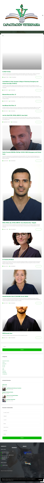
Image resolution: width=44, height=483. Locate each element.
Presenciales (4, 372)
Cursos (3, 362)
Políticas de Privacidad (4, 470)
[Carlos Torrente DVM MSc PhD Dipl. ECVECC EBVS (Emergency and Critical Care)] (22, 137)
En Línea (3, 365)
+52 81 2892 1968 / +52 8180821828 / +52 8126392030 (5, 458)
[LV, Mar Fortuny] (22, 52)
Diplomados (4, 363)
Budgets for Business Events (7, 392)
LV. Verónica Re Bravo (8, 259)
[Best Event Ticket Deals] (4, 400)
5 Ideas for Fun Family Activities (12, 395)
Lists (3, 368)
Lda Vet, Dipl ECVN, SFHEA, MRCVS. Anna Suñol (14, 115)
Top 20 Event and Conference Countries (13, 388)
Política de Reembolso (9, 470)
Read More (38, 77)
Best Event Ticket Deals (10, 399)
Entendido (40, 479)
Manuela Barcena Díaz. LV (9, 94)
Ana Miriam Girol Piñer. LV (9, 105)
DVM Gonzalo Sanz (7, 333)
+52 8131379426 (5, 465)
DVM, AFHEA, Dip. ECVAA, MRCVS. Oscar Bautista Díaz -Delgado (19, 222)
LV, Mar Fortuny (6, 71)
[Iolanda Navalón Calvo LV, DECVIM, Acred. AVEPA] (22, 282)
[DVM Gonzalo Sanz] (22, 319)
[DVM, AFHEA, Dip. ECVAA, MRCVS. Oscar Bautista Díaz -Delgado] (22, 192)
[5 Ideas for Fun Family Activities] (4, 396)
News (3, 369)
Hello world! (4, 384)
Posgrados (4, 371)
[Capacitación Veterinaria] (21, 15)
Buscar (22, 349)
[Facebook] (13, 451)
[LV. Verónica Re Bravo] (22, 245)
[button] (22, 416)
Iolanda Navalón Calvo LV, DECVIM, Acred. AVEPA (15, 296)
